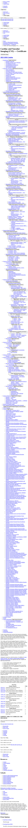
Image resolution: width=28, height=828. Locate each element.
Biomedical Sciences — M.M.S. (15, 337)
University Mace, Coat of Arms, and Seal (14, 73)
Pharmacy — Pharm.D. (10, 356)
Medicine (10, 341)
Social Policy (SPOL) (10, 608)
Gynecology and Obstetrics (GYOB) (13, 462)
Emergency (5, 794)
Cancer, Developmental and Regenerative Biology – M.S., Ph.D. (18, 288)
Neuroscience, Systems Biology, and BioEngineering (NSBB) (13, 509)
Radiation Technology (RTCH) (12, 581)
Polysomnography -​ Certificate (14, 103)
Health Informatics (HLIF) (11, 468)
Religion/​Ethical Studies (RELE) (12, 598)
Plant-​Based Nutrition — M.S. (17, 383)
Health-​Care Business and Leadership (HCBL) (15, 466)
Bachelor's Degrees (10, 363)
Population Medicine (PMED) (12, 571)
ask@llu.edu (19, 744)
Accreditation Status (10, 624)
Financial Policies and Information (13, 90)
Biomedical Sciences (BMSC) (12, 419)
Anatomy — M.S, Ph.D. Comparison (18, 335)
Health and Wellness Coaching (14, 362)
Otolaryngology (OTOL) (11, 543)
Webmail (5, 768)
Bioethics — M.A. (9, 398)
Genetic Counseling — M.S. (17, 295)
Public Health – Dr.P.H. (13, 388)
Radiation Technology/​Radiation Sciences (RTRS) (16, 591)
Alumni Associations (10, 626)
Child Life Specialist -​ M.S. (14, 235)
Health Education (14, 392)
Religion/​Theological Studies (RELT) (13, 601)
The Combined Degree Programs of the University (13, 405)
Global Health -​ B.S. (12, 364)
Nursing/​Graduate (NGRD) (11, 532)
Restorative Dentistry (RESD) (12, 604)
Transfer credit (11, 89)
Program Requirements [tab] (8, 632)
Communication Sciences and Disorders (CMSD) (16, 434)
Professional (8, 265)
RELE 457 (3, 705)
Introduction (5, 60)
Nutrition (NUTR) (9, 533)
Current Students (6, 763)
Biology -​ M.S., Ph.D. (15, 316)
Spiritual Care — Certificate (11, 403)
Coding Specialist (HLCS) (11, 433)
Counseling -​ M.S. (12, 236)
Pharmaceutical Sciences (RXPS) (12, 549)
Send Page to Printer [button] (7, 819)
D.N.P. (9, 351)
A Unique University (10, 74)
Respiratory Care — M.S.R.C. (17, 110)
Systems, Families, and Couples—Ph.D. (16, 247)
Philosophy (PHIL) (10, 560)
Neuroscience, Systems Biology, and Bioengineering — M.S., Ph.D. (18, 305)
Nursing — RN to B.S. (13, 346)
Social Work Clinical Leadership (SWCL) (14, 611)
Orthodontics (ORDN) (10, 540)
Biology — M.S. (17, 318)
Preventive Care (14, 394)
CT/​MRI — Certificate (15, 228)
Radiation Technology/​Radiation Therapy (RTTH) (16, 592)
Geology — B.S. (17, 325)
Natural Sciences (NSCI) (11, 505)
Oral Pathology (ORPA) (11, 538)
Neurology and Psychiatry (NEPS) (13, 507)
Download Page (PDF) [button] (8, 824)
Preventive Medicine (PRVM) (12, 572)
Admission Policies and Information (13, 77)
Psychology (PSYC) (10, 576)
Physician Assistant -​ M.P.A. (14, 186)
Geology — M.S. (17, 326)
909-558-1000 (13, 744)
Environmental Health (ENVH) (12, 451)
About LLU (5, 11)
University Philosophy (10, 70)
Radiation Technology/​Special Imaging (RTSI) (15, 594)
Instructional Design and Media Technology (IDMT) (16, 474)
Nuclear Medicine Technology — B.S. (16, 203)
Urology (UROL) (9, 615)
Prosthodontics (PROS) (10, 574)
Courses (4, 409)
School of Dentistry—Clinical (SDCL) (14, 606)
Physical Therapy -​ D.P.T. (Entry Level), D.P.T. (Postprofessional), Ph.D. (16, 174)
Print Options (6, 26)
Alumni (4, 762)
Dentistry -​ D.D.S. (12, 266)
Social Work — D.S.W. (13, 259)
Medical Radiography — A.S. (14, 201)
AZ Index (5, 2)
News (4, 764)
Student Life (8, 80)
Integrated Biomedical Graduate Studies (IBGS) (15, 475)
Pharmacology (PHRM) (11, 550)
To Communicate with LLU (11, 627)
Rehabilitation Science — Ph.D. (14, 98)
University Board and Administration (13, 620)
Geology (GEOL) (9, 457)
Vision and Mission (10, 69)
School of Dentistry (7, 261)
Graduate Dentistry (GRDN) (12, 461)
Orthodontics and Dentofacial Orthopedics (17, 274)
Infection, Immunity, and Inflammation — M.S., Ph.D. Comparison (20, 302)
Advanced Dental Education (11, 268)
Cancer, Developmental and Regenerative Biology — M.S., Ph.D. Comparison (20, 293)
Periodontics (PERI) (10, 548)
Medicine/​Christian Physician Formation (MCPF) (16, 490)
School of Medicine (7, 279)
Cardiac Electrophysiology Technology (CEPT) (15, 428)
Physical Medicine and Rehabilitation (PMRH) (15, 562)
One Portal (5, 767)
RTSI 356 (3, 711)
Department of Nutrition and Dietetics (13, 151)
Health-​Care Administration (14, 360)
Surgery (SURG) (9, 614)
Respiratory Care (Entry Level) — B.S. (19, 106)
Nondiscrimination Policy (11, 66)
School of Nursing (7, 342)
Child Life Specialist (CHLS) (12, 430)
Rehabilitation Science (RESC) (12, 597)
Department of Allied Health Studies (13, 94)
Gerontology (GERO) (10, 459)
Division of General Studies (11, 79)
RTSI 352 (3, 687)
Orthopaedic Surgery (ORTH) (12, 541)
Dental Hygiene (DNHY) (11, 442)
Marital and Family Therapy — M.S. (18, 242)
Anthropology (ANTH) (10, 415)
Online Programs (6, 407)
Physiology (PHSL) (10, 568)
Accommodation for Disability (12, 64)
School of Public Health (8, 357)
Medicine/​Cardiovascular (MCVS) (13, 489)
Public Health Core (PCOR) (11, 577)
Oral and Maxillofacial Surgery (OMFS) (14, 539)
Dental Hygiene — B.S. (13, 264)
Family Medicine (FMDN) (11, 456)
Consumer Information (7, 770)
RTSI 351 (3, 706)
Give (4, 14)
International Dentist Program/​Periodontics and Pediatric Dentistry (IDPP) (15, 482)
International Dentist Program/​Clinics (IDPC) (15, 476)
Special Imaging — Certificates (9, 44)
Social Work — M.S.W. (13, 260)
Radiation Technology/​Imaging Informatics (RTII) (16, 585)
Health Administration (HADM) (12, 463)
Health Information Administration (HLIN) (14, 469)
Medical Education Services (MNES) (13, 485)
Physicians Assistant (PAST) (11, 567)
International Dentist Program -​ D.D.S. (16, 267)
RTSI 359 (3, 689)
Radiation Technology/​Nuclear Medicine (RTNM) (16, 590)
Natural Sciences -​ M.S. (16, 328)
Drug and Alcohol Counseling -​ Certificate (17, 237)
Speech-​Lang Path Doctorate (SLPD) (13, 612)
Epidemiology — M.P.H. (13, 367)
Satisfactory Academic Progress (14, 87)
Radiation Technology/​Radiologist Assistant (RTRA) (16, 593)
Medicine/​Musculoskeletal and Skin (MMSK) (15, 497)
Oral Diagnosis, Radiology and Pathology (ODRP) (16, 536)
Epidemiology (14, 391)
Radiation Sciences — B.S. (14, 209)
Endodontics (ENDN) (10, 449)
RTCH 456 (3, 690)
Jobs (4, 791)
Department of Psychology (11, 248)
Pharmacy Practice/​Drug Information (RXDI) (15, 553)
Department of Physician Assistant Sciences (15, 184)
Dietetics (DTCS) (9, 446)
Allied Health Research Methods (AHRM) (14, 411)
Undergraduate (9, 262)
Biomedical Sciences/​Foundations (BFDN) (14, 423)
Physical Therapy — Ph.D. (16, 183)
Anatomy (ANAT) (9, 412)
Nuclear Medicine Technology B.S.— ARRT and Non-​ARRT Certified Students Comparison (19, 206)
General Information (7, 619)
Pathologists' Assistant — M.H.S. (18, 336)
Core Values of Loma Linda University (14, 72)
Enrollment (10, 86)
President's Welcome (10, 61)
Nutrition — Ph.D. (12, 387)
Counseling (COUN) (10, 435)
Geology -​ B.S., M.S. (15, 323)
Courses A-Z (5, 23)
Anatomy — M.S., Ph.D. (16, 333)
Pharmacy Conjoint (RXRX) (12, 552)
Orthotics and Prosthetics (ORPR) (13, 542)
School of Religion (7, 395)
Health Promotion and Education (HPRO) (14, 471)
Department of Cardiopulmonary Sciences (14, 100)
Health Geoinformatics (13, 361)
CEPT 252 (3, 703)
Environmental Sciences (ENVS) (12, 452)
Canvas (4, 766)
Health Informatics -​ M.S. (13, 140)
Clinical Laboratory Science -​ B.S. (15, 113)
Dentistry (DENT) (9, 444)
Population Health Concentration (17, 349)
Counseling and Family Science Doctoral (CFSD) (16, 437)
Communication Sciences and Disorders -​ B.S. (17, 120)
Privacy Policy (6, 799)
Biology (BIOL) (9, 418)
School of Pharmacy (7, 354)
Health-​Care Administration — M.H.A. (16, 369)
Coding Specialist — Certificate (14, 138)
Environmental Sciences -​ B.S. (17, 322)
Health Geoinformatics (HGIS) (12, 467)
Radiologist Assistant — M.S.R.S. (15, 217)
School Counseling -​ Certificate (14, 245)
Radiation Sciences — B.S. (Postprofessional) (16, 214)
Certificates (8, 358)
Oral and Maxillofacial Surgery (14, 273)
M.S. (9, 348)
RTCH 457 (3, 691)
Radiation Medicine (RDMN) (12, 579)
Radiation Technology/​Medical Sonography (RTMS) (16, 589)
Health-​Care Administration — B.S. (15, 139)
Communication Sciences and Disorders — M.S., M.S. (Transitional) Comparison (19, 128)
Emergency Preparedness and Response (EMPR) (16, 448)
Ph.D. (9, 353)
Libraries (5, 765)
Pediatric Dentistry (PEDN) (11, 546)
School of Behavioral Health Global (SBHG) (15, 605)
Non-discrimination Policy (8, 798)
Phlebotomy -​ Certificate (13, 115)
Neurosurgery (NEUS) (10, 511)
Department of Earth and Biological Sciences (17, 312)
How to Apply (6, 728)
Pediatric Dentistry (12, 276)
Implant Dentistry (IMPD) (11, 473)
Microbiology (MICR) (10, 504)
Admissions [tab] (5, 631)
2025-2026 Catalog (7, 57)
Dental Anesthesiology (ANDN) (12, 440)
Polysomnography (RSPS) (11, 570)
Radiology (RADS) (10, 596)
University (5, 6)
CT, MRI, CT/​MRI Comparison (17, 229)
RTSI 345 (3, 698)
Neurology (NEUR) (10, 506)
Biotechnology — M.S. (16, 285)
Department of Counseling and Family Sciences (15, 232)
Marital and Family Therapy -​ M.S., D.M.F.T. (17, 238)
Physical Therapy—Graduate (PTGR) (13, 565)
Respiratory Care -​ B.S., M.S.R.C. (15, 104)
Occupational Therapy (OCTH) (12, 534)
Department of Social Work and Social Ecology (15, 254)
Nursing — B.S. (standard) (13, 344)
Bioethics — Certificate (10, 397)
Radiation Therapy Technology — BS (16, 216)
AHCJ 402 (3, 701)
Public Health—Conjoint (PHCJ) (12, 578)
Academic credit (11, 83)
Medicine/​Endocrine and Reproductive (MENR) (16, 492)
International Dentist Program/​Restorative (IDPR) (16, 483)
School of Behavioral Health (9, 230)
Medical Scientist (11, 339)
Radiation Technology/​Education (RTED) (14, 584)
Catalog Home (6, 3)
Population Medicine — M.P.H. (14, 385)
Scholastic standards (12, 88)
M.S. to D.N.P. (14, 352)
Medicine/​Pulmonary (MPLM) (12, 500)
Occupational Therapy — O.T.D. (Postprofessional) (15, 168)
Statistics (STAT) (9, 613)
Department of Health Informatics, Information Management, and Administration (15, 134)
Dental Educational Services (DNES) (13, 441)
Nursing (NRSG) (9, 512)
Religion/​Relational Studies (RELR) (13, 600)
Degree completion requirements (15, 85)
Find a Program (6, 13)
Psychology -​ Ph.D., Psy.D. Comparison (16, 253)
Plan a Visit (5, 727)
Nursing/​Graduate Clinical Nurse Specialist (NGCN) (16, 518)
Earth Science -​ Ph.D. (15, 320)
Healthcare (5, 7)
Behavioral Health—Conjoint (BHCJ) (13, 416)
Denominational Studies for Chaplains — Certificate (16, 400)
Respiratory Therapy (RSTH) (12, 603)
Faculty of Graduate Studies (9, 404)
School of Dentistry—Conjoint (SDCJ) (14, 607)
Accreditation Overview (11, 63)
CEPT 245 (3, 694)
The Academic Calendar (11, 67)
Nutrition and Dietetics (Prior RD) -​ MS (16, 161)
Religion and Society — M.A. (12, 401)
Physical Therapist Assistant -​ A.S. (15, 172)
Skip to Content (6, 1)
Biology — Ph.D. (17, 319)
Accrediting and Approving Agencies (13, 625)
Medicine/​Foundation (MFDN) (12, 493)
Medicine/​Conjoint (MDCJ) (11, 491)
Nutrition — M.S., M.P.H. (13, 379)
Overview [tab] (5, 629)
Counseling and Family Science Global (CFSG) (15, 438)
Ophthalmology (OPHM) (11, 535)
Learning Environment (10, 76)
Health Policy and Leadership (17, 393)
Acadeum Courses (7, 617)
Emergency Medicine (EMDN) (12, 447)
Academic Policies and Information (13, 81)
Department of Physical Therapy (12, 170)
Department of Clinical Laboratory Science (14, 111)
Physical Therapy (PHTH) (11, 564)
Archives (5, 24)
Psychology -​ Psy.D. (12, 251)
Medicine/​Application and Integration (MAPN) (15, 488)
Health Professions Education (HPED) (14, 470)
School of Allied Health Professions (10, 42)
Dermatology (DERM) (10, 445)
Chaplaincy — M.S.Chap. (11, 399)
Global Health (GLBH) (10, 460)
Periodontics (10, 277)
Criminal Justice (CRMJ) (11, 439)
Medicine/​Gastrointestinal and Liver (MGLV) (15, 495)
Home (4, 41)
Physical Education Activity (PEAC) (13, 561)
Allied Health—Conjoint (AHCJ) (12, 410)
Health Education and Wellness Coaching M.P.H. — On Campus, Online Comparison (18, 376)
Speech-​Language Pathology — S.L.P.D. (16, 132)
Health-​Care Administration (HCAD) (13, 464)
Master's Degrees (9, 366)
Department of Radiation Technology (10, 43)
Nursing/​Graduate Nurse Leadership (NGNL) (15, 525)
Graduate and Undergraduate (12, 280)
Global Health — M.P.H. (13, 368)
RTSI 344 (3, 709)
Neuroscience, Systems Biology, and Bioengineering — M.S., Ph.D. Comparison (20, 310)
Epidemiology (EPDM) (10, 453)
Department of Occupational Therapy (13, 162)
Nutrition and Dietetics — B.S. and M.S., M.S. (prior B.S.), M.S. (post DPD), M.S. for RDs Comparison (18, 159)
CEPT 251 (3, 696)
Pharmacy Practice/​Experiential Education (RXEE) (16, 554)
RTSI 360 (3, 712)
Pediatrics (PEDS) (9, 547)
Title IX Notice (6, 797)
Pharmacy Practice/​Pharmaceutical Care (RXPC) (16, 555)
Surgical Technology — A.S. (14, 99)
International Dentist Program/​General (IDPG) (15, 477)
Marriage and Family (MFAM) (12, 484)
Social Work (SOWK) (10, 610)
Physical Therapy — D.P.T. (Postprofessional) (16, 181)
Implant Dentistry (11, 272)
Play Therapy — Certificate (14, 257)
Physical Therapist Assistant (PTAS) (13, 563)
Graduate (8, 347)
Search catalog (4, 17)
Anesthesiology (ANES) (11, 413)
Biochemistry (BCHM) (10, 417)
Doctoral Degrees (9, 386)
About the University (7, 68)
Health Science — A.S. (13, 97)
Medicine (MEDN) (10, 486)
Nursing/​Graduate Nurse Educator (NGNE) (15, 524)
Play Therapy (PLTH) (10, 569)
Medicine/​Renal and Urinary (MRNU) (14, 502)
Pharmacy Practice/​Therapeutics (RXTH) (14, 556)
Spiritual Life (8, 75)
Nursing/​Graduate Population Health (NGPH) (15, 528)
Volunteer (5, 792)
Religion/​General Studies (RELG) (13, 599)
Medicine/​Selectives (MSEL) (12, 503)
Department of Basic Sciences (14, 283)
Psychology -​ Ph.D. (12, 250)
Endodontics (10, 271)
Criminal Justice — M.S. (13, 256)
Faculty (4, 618)
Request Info (5, 726)
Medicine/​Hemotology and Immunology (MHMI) (16, 496)
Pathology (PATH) (9, 545)
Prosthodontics (11, 278)
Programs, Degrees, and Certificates (13, 62)
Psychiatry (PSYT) (10, 575)
